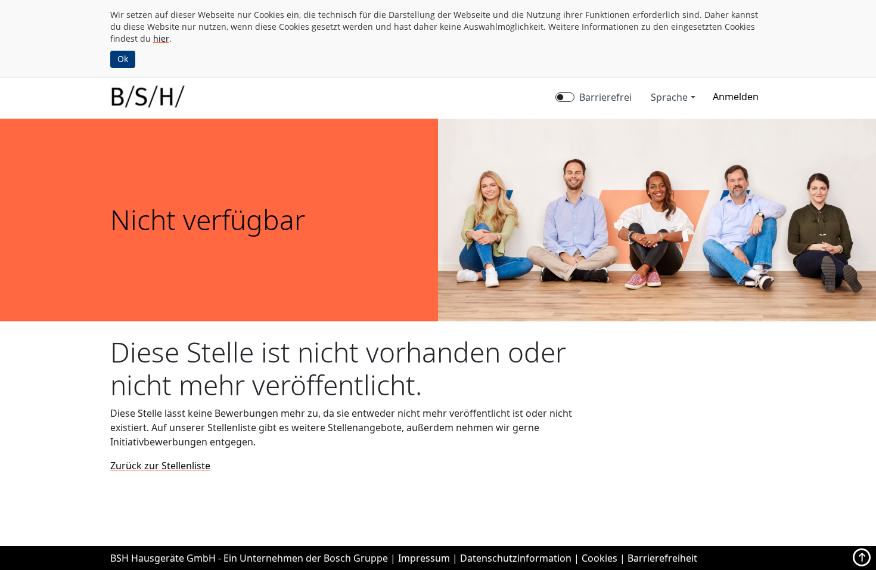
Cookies (599, 558)
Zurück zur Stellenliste (160, 465)
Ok (122, 58)
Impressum (424, 558)
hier (161, 38)
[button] (735, 96)
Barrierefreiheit (662, 558)
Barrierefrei (605, 97)
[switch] (564, 97)
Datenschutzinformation (515, 558)
